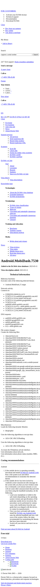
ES (11, 117)
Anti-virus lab (10, 127)
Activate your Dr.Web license (16, 15)
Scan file (13, 149)
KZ (20, 117)
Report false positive (17, 141)
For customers (10, 553)
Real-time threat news (17, 253)
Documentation (11, 19)
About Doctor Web (12, 131)
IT (16, 117)
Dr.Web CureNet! (16, 157)
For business (9, 125)
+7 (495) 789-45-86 (8, 77)
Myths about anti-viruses (18, 241)
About (12, 166)
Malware (13, 209)
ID (29, 117)
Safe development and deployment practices (16, 583)
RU (2, 117)
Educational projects (17, 232)
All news (13, 255)
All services (14, 137)
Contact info (9, 560)
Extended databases (17, 195)
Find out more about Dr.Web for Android (15, 529)
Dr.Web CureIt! (15, 155)
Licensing (13, 168)
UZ (23, 117)
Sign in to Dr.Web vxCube (19, 174)
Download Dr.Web (12, 21)
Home (7, 547)
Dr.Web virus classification (19, 205)
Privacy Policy (6, 585)
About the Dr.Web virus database (21, 192)
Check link (13, 151)
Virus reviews (14, 247)
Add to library (7, 43)
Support (8, 551)
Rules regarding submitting (24, 62)
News (7, 129)
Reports (12, 170)
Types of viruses (15, 207)
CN (5, 117)
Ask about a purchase (12, 33)
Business (8, 549)
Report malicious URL (18, 143)
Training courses (15, 230)
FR (13, 117)
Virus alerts (14, 249)
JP (18, 117)
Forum (3, 81)
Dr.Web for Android (29, 473)
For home (8, 123)
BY (26, 117)
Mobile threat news (16, 251)
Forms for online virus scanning (21, 153)
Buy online (9, 31)
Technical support (12, 17)
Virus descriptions (16, 180)
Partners (8, 555)
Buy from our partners (13, 28)
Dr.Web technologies (17, 197)
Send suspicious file (17, 139)
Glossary (13, 220)
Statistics (13, 172)
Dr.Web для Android (26, 513)
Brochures (13, 228)
